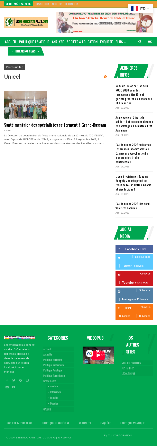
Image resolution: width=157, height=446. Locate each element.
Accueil (47, 349)
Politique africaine (52, 360)
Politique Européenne (54, 376)
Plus (119, 41)
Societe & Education (82, 41)
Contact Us (71, 4)
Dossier (54, 403)
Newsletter (42, 4)
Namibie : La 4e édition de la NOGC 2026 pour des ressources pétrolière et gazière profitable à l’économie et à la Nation (134, 94)
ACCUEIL (11, 41)
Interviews (55, 392)
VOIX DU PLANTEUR (131, 363)
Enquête (106, 41)
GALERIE (47, 409)
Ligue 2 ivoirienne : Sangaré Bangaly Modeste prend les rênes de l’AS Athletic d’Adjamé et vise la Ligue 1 (133, 182)
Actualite (47, 354)
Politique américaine (53, 365)
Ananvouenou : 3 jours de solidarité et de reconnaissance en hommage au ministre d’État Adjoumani (134, 123)
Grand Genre (49, 381)
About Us (57, 4)
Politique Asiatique (34, 41)
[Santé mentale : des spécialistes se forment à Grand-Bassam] (25, 105)
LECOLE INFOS (128, 373)
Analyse (58, 41)
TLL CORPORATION (120, 435)
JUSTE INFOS (128, 368)
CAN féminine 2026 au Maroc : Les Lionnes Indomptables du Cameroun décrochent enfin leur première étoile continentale (133, 153)
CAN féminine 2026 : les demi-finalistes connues (133, 205)
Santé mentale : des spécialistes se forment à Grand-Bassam (55, 125)
